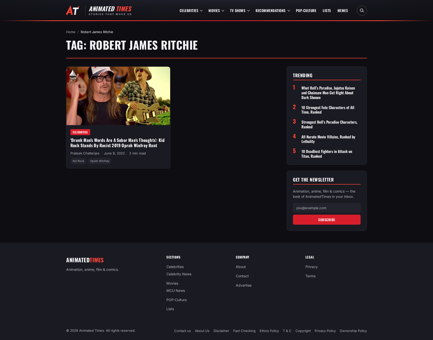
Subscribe (326, 219)
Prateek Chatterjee (84, 153)
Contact (242, 276)
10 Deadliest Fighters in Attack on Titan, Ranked (326, 153)
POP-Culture (306, 10)
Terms (310, 276)
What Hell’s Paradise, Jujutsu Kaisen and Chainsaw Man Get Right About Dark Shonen (328, 93)
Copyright (303, 331)
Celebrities (189, 10)
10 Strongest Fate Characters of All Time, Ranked (327, 110)
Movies (214, 10)
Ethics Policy (269, 331)
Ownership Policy (353, 331)
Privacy (311, 267)
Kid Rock (78, 161)
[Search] (362, 11)
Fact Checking (244, 331)
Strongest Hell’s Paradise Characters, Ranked (329, 124)
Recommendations (271, 10)
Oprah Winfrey (99, 161)
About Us (202, 331)
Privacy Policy (325, 331)
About (241, 267)
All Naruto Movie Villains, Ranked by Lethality (328, 139)
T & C (287, 331)
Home (70, 32)
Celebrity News (178, 274)
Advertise (244, 285)
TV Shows (237, 10)
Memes (343, 10)
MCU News (175, 290)
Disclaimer (221, 331)
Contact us (182, 331)
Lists (327, 10)
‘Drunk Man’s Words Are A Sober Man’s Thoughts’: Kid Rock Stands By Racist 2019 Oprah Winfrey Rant (117, 142)
